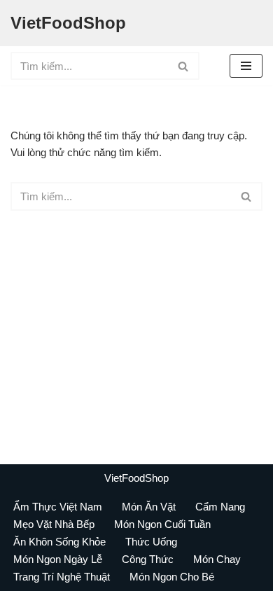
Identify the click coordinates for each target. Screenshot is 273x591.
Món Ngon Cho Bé (172, 577)
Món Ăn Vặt (149, 507)
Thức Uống (151, 542)
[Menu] (246, 66)
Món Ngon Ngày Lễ (57, 559)
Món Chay (217, 559)
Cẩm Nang (220, 507)
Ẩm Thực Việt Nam (57, 507)
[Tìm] (184, 66)
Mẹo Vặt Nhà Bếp (53, 524)
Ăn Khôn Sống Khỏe (59, 542)
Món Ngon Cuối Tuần (162, 524)
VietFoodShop (136, 478)
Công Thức (148, 559)
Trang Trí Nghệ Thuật (61, 577)
